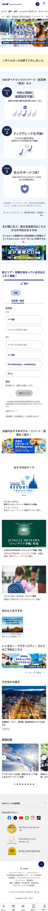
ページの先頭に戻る (41, 864)
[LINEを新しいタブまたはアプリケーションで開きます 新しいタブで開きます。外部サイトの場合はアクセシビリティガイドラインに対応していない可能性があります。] (27, 818)
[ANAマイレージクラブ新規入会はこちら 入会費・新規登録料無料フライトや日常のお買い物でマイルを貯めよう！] (12, 625)
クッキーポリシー (33, 872)
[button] (44, 4)
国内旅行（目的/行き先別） (21, 16)
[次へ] (27, 293)
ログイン (37, 4)
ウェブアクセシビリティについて (28, 878)
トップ (3, 11)
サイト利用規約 (36, 875)
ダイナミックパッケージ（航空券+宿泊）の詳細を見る (23, 213)
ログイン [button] (33, 910)
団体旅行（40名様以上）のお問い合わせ (22, 416)
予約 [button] (13, 910)
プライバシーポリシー (17, 872)
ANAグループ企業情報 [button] (11, 803)
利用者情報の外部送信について (17, 875)
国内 (10, 11)
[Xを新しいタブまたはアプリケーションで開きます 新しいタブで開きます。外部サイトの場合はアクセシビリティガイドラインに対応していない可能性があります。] (15, 818)
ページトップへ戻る (33, 672)
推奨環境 (12, 878)
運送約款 (30, 880)
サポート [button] (44, 910)
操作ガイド (10, 411)
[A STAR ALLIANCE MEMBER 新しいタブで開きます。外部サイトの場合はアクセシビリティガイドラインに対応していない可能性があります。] (24, 891)
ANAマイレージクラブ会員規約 (24, 885)
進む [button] (44, 757)
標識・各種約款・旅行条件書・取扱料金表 (24, 883)
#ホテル (6, 729)
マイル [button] (23, 910)
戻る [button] (3, 757)
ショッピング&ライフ (28, 11)
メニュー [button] (3, 910)
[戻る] (6, 293)
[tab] (24, 283)
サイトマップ (20, 880)
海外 (15, 11)
